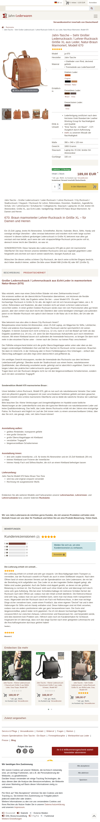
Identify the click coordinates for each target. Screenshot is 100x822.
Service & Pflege (9, 731)
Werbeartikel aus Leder (78, 736)
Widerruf (50, 731)
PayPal (35, 816)
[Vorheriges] (4, 70)
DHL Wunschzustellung (16, 816)
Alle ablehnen (83, 773)
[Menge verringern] (59, 188)
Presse (5, 740)
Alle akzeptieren (83, 766)
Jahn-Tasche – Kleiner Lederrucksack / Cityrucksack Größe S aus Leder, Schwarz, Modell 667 (50, 685)
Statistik (24, 813)
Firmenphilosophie (56, 736)
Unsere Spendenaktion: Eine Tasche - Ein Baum (23, 736)
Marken (69, 731)
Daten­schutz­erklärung (55, 804)
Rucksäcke (10, 27)
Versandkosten (82, 178)
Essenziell (10, 813)
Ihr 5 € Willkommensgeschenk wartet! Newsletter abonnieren (75, 751)
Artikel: (77, 3)
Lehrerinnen (81, 495)
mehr (66, 133)
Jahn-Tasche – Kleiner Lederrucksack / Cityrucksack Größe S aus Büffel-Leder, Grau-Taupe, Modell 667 (16, 685)
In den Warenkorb (78, 187)
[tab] (12, 273)
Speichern (83, 780)
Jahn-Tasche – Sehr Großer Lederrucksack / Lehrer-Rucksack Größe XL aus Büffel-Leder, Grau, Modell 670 (83, 686)
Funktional (49, 816)
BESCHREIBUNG (12, 273)
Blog (13, 740)
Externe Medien (41, 813)
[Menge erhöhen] (59, 185)
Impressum (19, 807)
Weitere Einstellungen (12, 819)
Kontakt (39, 731)
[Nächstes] (46, 70)
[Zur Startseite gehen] (3, 27)
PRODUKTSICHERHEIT (34, 273)
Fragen (60, 731)
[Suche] (92, 8)
